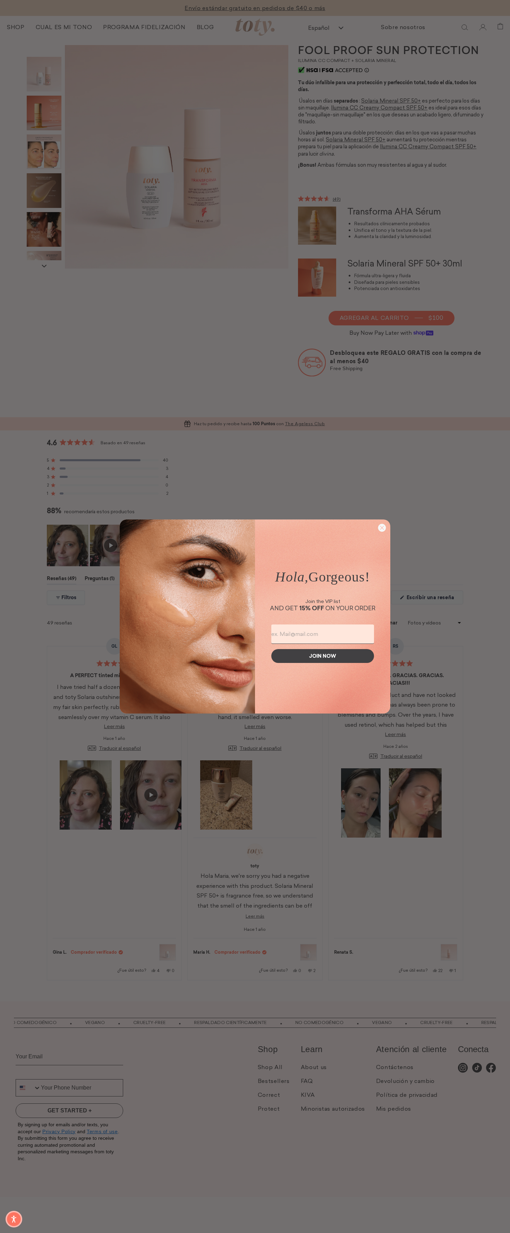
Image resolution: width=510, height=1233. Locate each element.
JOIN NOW (322, 656)
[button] (14, 1219)
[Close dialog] (382, 528)
